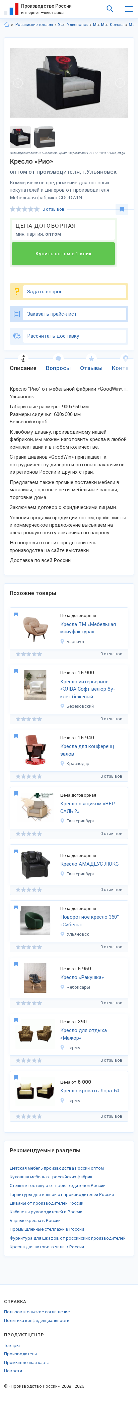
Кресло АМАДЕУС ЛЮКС (89, 864)
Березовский (80, 706)
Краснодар (78, 763)
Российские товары (34, 24)
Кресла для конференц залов (87, 750)
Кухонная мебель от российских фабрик (51, 1176)
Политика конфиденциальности (36, 1320)
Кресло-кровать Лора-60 (89, 1091)
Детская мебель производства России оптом (57, 1168)
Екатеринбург (80, 820)
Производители (20, 1353)
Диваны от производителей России (46, 1203)
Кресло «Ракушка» (82, 977)
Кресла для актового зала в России (47, 1246)
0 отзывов (54, 209)
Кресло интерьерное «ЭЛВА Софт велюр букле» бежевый (87, 689)
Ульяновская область (61, 24)
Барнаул (75, 641)
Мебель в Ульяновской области (132, 24)
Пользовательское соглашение (37, 1311)
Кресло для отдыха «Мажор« (83, 1034)
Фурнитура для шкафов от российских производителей (68, 1238)
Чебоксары (78, 987)
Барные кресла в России (35, 1220)
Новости (13, 1370)
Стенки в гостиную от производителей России (58, 1185)
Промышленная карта (27, 1362)
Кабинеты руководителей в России (46, 1211)
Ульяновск (77, 24)
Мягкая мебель (104, 24)
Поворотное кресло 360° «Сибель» (89, 921)
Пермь (73, 1047)
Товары (12, 1345)
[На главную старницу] (6, 24)
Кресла (117, 24)
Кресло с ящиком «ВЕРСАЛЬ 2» (88, 807)
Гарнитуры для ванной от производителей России (62, 1194)
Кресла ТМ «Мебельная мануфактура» (88, 628)
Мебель (96, 24)
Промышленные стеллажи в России (47, 1229)
